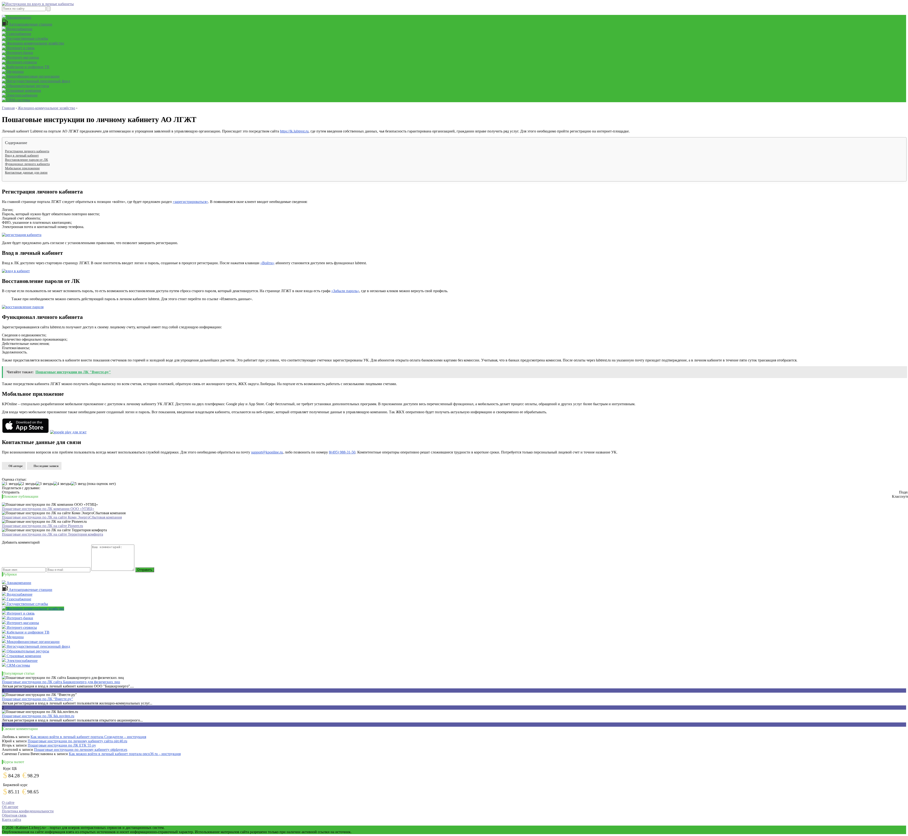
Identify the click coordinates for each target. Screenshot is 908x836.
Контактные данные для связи (26, 172)
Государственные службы (27, 38)
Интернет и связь (20, 48)
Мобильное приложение (22, 168)
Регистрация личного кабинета (27, 151)
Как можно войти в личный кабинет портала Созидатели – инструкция (88, 737)
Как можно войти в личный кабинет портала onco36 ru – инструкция (125, 754)
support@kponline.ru (267, 452)
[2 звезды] (27, 484)
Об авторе (16, 466)
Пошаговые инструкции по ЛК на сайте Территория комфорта (52, 534)
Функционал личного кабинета (27, 164)
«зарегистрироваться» (190, 202)
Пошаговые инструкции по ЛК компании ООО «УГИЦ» (48, 509)
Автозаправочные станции (30, 24)
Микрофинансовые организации (33, 76)
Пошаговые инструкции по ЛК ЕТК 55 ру (62, 745)
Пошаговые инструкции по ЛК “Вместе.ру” (37, 699)
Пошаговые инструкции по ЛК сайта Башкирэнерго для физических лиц (61, 682)
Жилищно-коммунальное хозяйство (35, 43)
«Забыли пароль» (345, 291)
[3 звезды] (44, 484)
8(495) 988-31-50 (342, 452)
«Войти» (267, 263)
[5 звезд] (78, 484)
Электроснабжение (22, 95)
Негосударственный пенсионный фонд (38, 81)
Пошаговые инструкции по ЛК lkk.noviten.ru (38, 716)
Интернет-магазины (22, 57)
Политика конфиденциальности (28, 811)
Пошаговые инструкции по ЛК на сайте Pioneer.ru (42, 526)
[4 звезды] (62, 484)
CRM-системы (18, 100)
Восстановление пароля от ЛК (26, 160)
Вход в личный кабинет (22, 155)
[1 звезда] (10, 484)
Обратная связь (14, 815)
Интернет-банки (19, 53)
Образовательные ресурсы (27, 86)
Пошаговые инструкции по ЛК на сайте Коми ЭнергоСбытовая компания (62, 517)
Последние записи (46, 466)
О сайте (8, 803)
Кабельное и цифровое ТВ (27, 67)
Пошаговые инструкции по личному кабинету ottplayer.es (80, 750)
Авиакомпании (18, 17)
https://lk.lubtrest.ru (294, 131)
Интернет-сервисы (21, 62)
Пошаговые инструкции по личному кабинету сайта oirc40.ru (77, 741)
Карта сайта (11, 820)
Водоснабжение (19, 29)
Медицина (15, 72)
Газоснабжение (18, 34)
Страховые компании (23, 90)
